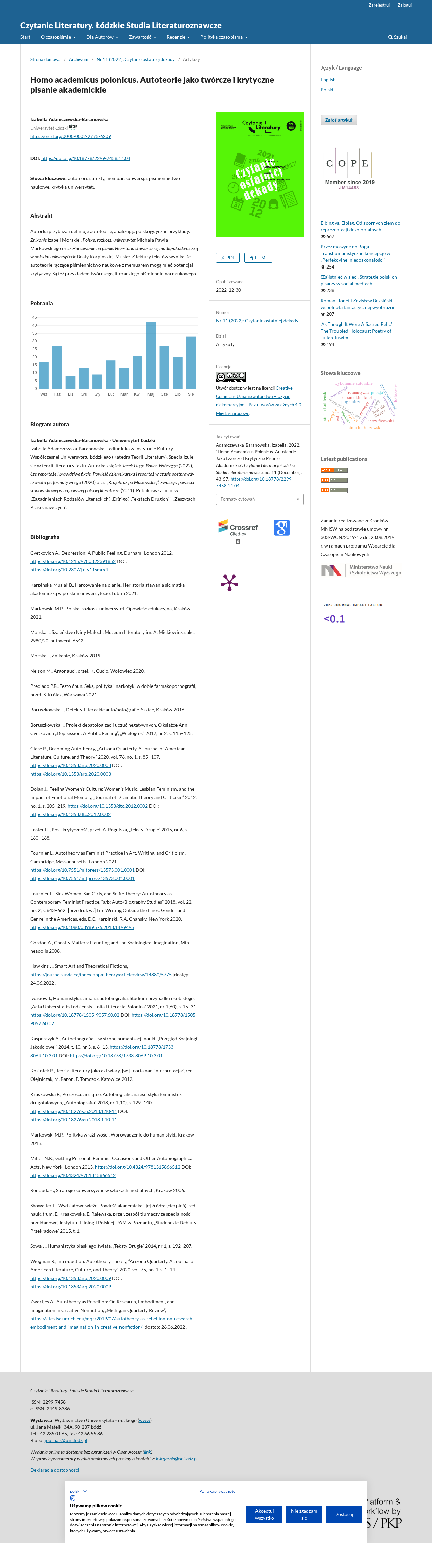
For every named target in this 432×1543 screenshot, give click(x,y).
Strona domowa (45, 59)
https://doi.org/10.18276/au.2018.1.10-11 (73, 1111)
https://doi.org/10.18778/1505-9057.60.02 (74, 1015)
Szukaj (400, 37)
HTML (261, 257)
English (328, 79)
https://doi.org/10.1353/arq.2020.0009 (70, 1278)
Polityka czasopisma (222, 37)
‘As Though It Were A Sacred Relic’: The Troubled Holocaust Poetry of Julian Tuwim (357, 330)
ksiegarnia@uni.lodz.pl (176, 1458)
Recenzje (176, 37)
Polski (327, 89)
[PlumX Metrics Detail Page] (229, 582)
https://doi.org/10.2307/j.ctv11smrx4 (69, 569)
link (147, 1452)
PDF (230, 257)
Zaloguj (405, 5)
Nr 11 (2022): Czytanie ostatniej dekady (136, 59)
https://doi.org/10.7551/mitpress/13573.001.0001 (82, 870)
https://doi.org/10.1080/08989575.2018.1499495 (82, 927)
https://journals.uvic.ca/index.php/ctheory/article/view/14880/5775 (101, 974)
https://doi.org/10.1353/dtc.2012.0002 (108, 806)
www (144, 1420)
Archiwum (78, 59)
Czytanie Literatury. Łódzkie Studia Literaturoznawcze (121, 25)
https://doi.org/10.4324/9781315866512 (137, 1167)
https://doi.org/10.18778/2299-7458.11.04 (85, 158)
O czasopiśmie (56, 37)
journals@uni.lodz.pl (66, 1440)
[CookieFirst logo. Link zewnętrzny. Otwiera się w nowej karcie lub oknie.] (72, 1498)
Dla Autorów (100, 37)
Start (25, 37)
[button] (78, 1491)
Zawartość (140, 37)
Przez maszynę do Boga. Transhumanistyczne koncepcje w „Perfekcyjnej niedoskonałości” (355, 253)
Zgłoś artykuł (339, 120)
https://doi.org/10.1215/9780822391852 (73, 561)
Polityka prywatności (217, 1491)
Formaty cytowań (238, 499)
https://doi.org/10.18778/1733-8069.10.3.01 (116, 1055)
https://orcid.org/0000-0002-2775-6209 (70, 136)
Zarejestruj (379, 5)
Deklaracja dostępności (54, 1470)
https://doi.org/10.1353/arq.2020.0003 (70, 765)
